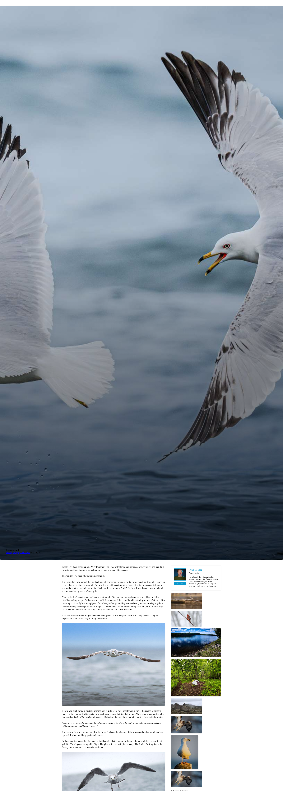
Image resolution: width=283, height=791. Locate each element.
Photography (12, 552)
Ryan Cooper (24, 552)
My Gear (180, 583)
